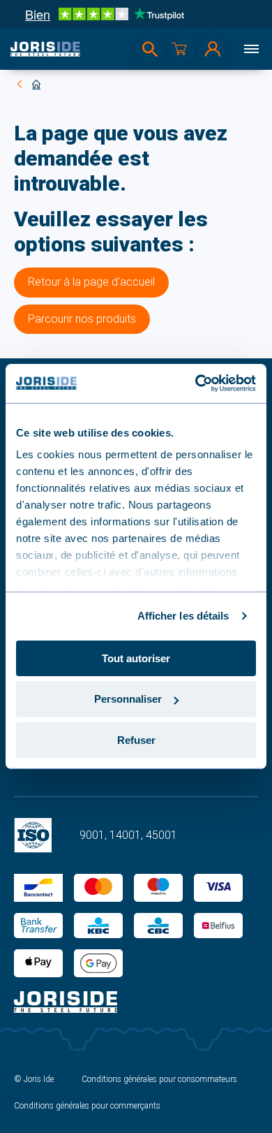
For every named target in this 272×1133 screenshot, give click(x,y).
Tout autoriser (136, 658)
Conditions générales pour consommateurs (159, 1079)
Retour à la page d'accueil (91, 281)
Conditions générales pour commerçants (87, 1106)
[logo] (45, 49)
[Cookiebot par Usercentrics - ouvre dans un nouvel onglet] (195, 383)
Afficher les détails (183, 616)
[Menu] (251, 49)
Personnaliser (128, 699)
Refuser (136, 740)
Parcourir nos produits (82, 319)
